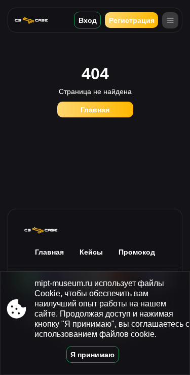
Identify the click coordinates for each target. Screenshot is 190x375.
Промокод (137, 252)
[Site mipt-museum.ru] (35, 20)
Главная (95, 110)
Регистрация (132, 20)
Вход (88, 20)
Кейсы (91, 252)
